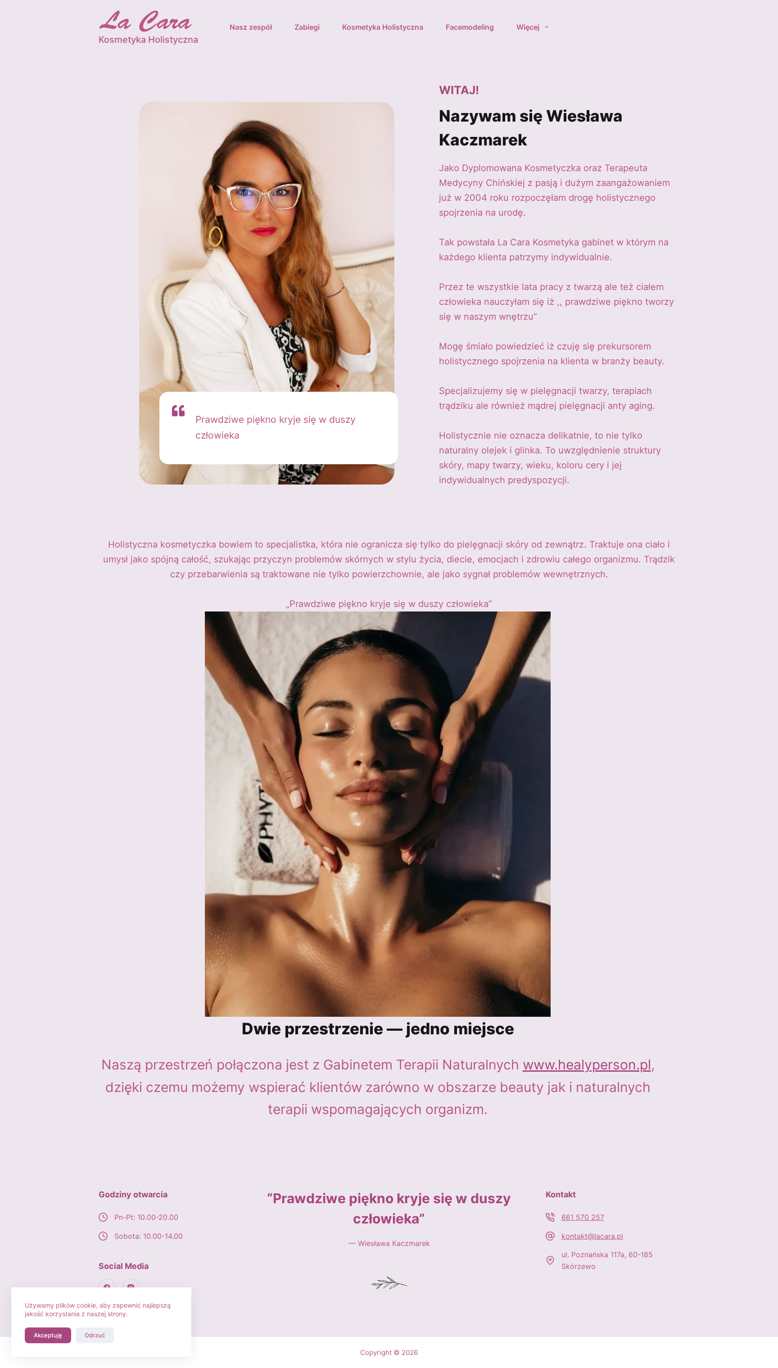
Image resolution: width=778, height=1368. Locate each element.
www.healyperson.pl (587, 1064)
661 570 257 (582, 1217)
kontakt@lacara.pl (592, 1236)
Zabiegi (307, 27)
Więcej (527, 27)
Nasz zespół (251, 27)
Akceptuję (48, 1335)
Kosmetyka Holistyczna (382, 27)
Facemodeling (470, 27)
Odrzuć (95, 1335)
